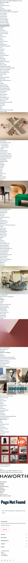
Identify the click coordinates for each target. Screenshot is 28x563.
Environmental (3, 228)
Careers (1, 435)
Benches (2, 39)
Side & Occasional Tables (5, 69)
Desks (1, 75)
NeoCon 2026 (3, 313)
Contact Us (2, 8)
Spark (1, 7)
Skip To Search (12, 0)
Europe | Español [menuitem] (3, 18)
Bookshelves (2, 53)
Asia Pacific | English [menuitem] (4, 19)
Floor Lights (2, 103)
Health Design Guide (4, 245)
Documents (2, 214)
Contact (1, 425)
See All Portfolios (3, 91)
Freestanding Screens (4, 97)
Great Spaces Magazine (5, 366)
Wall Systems (3, 78)
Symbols (2, 237)
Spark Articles (3, 365)
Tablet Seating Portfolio (5, 88)
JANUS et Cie (3, 173)
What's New (2, 265)
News (1, 421)
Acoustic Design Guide (4, 243)
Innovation (2, 413)
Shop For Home (4, 144)
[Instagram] (4, 560)
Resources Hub (3, 220)
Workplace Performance (5, 361)
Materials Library (3, 257)
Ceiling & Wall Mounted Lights (6, 102)
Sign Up (5, 529)
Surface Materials (3, 256)
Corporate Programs (4, 410)
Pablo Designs (3, 176)
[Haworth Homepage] (5, 25)
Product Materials (5, 145)
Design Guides (3, 242)
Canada (1, 430)
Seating (1, 28)
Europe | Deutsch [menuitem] (3, 14)
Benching (2, 63)
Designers (2, 403)
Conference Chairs (4, 32)
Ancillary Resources (4, 221)
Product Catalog (3, 111)
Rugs (1, 106)
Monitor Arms (3, 100)
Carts (1, 47)
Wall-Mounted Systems (5, 61)
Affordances (2, 355)
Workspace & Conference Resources (7, 225)
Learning (2, 301)
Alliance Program (3, 260)
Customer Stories (3, 310)
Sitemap (2, 552)
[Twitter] (13, 560)
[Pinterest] (7, 560)
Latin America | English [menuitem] (4, 24)
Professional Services (4, 307)
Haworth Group (3, 405)
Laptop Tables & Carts (4, 72)
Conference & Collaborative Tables (7, 67)
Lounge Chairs (3, 36)
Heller (1, 172)
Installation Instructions (5, 217)
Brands (1, 402)
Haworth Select (3, 159)
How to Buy (2, 433)
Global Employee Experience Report (7, 357)
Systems (2, 57)
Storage (1, 43)
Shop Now (2, 4)
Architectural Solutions (5, 5)
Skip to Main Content (4, 0)
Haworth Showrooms (4, 312)
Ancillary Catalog (3, 151)
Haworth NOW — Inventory (5, 153)
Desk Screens (3, 95)
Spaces (1, 298)
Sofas (1, 38)
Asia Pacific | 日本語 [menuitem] (4, 22)
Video (1, 218)
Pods (1, 81)
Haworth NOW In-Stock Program (7, 110)
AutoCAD (2, 240)
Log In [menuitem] (1, 469)
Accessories (2, 92)
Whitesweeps (3, 229)
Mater (1, 175)
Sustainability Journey (4, 417)
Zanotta (1, 180)
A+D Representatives (4, 431)
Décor (1, 108)
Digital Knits (2, 262)
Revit (1, 239)
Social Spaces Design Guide (6, 156)
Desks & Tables (3, 64)
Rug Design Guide (3, 253)
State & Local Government (5, 304)
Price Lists (2, 215)
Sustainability (3, 414)
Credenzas (2, 49)
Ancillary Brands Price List (5, 158)
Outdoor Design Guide (4, 250)
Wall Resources (3, 223)
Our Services (2, 408)
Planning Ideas (3, 232)
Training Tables (3, 74)
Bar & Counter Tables (4, 71)
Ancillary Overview (4, 150)
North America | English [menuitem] (9, 11)
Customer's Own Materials (5, 259)
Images (1, 226)
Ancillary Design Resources (5, 155)
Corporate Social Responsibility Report (8, 358)
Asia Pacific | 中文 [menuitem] (4, 21)
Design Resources (4, 212)
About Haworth (3, 400)
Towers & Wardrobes (4, 55)
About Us (2, 399)
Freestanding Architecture (5, 80)
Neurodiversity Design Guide (6, 248)
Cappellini (2, 165)
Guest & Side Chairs (4, 33)
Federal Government (4, 306)
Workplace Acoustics (4, 360)
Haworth (2, 162)
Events (1, 422)
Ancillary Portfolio (3, 85)
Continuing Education (4, 363)
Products (2, 27)
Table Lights (2, 105)
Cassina (1, 167)
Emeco (1, 169)
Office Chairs (2, 30)
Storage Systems (3, 44)
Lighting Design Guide (4, 246)
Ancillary (2, 148)
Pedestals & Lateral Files (5, 46)
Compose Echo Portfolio (5, 89)
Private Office (3, 60)
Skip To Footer (19, 0)
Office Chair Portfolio (4, 86)
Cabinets (2, 50)
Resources (2, 264)
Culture (1, 354)
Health (1, 302)
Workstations (3, 58)
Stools (1, 35)
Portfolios (2, 83)
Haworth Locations (4, 428)
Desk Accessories (3, 94)
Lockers (1, 52)
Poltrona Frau (3, 178)
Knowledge (2, 351)
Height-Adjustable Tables (5, 66)
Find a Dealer (2, 427)
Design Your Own (4, 147)
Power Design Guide (4, 251)
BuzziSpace (2, 164)
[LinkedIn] (1, 560)
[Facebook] (10, 560)
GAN (1, 170)
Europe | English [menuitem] (3, 13)
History (1, 407)
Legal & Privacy (3, 553)
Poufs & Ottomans (4, 41)
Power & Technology (4, 99)
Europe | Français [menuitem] (3, 16)
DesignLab (2, 411)
